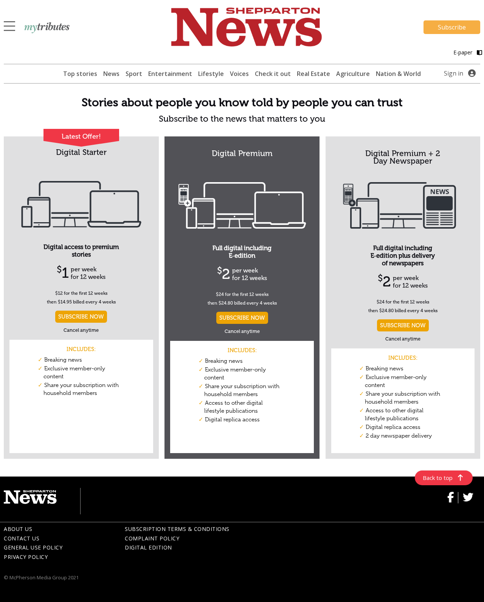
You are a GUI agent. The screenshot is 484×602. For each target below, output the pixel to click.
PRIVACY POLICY (26, 556)
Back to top (438, 477)
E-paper (463, 52)
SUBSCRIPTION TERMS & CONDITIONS (177, 528)
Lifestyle (211, 74)
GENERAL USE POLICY (33, 547)
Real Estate (313, 74)
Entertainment (170, 74)
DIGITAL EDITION (148, 547)
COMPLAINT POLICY (152, 538)
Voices (239, 74)
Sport (134, 74)
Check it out (273, 74)
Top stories (80, 74)
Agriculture (353, 74)
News (111, 74)
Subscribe (452, 27)
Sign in (453, 73)
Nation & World (398, 74)
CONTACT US (21, 538)
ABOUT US (18, 528)
